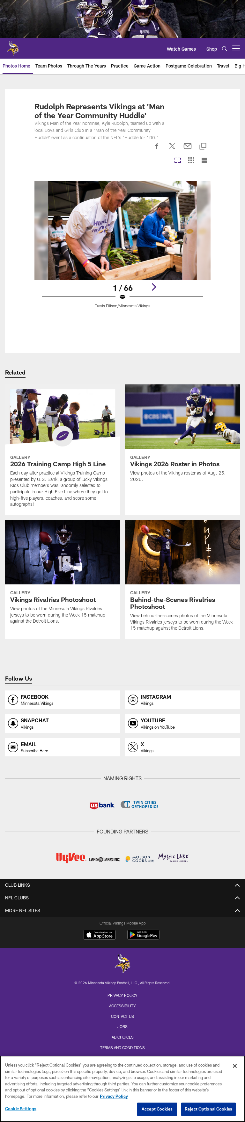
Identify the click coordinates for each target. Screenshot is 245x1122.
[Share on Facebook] (157, 149)
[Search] (224, 48)
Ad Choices (123, 1037)
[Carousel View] (177, 160)
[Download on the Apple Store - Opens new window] (99, 935)
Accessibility (122, 1006)
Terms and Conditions (122, 1047)
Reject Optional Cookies (208, 1108)
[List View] (204, 160)
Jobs (122, 1026)
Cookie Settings (20, 1108)
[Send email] (187, 149)
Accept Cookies (157, 1108)
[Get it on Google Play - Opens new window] (143, 938)
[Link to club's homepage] (12, 46)
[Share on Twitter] (172, 149)
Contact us (122, 1016)
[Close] (235, 1066)
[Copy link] (203, 146)
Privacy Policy (122, 995)
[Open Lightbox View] (122, 248)
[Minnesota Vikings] (122, 964)
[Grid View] (191, 160)
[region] (122, 1089)
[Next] (154, 287)
